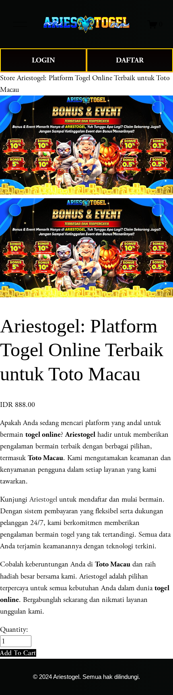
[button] (18, 653)
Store (7, 78)
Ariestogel (43, 499)
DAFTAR (130, 60)
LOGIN (43, 60)
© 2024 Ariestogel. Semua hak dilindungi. (86, 677)
